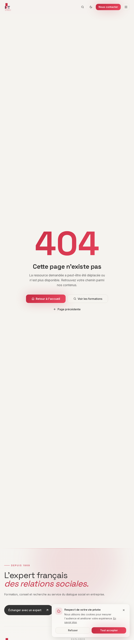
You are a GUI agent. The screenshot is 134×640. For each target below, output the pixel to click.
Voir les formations (90, 298)
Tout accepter (109, 630)
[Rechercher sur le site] (82, 6)
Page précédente (69, 309)
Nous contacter (108, 6)
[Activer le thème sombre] (90, 6)
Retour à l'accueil (48, 298)
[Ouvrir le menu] (126, 7)
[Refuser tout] (123, 610)
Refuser (73, 630)
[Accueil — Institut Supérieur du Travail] (7, 7)
